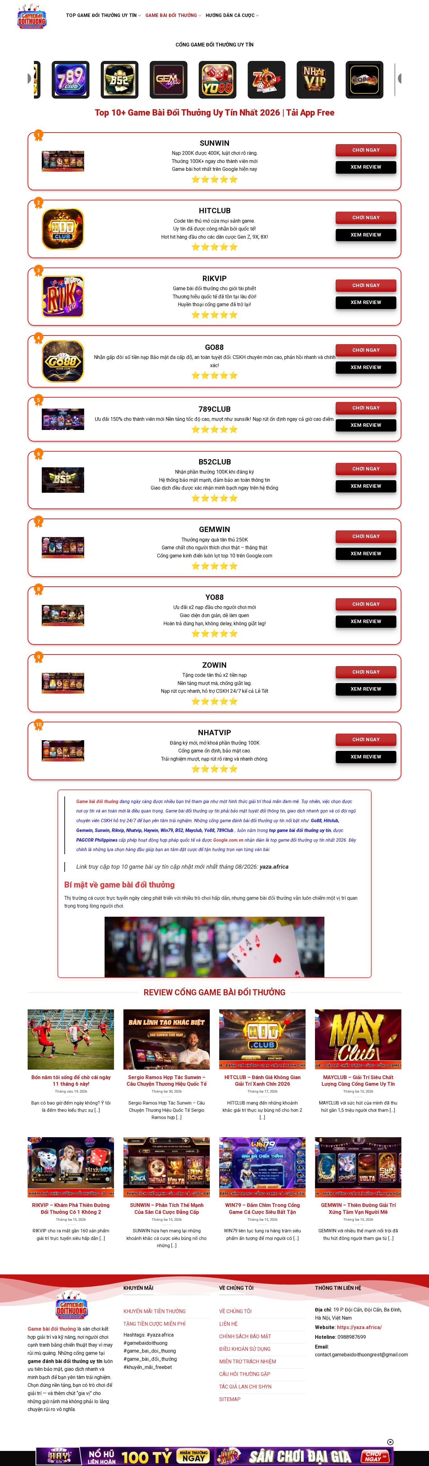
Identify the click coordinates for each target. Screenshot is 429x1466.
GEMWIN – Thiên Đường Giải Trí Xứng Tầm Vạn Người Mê (358, 1208)
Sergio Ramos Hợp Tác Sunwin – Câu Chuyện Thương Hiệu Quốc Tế (167, 1080)
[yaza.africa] (36, 15)
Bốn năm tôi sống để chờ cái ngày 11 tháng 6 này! (71, 1080)
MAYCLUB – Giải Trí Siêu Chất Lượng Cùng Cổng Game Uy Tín (358, 1080)
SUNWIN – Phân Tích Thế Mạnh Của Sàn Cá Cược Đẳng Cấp (167, 1208)
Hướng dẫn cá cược (230, 15)
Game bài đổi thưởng (171, 15)
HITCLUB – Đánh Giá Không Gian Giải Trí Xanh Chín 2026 (263, 1080)
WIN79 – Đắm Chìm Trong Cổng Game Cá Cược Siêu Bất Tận (262, 1208)
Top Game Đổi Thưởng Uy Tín (101, 15)
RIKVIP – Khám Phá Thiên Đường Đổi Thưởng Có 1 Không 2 (71, 1208)
